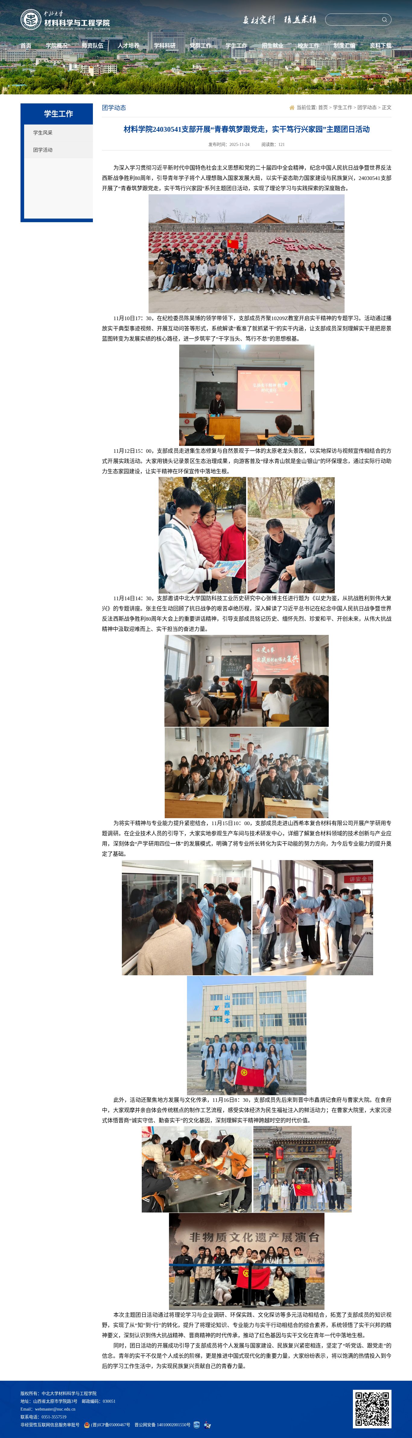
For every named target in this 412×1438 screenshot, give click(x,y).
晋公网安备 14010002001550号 (163, 1425)
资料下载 (380, 46)
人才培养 (128, 46)
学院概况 (57, 46)
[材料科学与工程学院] (65, 19)
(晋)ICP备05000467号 (110, 1425)
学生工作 (236, 46)
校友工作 (308, 46)
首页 (26, 46)
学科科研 (165, 46)
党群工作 (200, 46)
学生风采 (42, 132)
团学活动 (42, 150)
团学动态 (367, 107)
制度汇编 (344, 46)
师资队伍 (92, 46)
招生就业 (273, 46)
